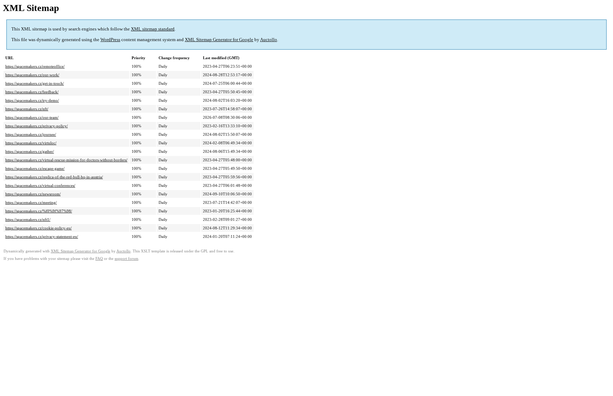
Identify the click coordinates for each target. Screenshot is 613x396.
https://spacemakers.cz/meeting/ (31, 202)
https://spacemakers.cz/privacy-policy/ (36, 126)
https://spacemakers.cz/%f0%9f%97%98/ (38, 211)
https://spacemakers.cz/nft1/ (27, 219)
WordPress (110, 39)
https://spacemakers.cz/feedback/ (32, 92)
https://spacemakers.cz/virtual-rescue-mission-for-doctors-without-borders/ (66, 160)
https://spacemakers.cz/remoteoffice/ (35, 66)
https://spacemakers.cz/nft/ (26, 109)
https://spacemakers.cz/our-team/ (32, 117)
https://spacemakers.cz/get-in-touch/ (34, 83)
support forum (126, 259)
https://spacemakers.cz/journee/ (30, 134)
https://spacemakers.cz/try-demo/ (32, 100)
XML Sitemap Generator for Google (219, 39)
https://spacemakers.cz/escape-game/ (35, 168)
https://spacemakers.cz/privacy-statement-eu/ (41, 236)
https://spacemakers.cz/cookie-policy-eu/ (38, 228)
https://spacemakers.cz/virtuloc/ (30, 143)
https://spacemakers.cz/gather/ (29, 151)
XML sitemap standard (153, 29)
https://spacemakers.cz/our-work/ (32, 75)
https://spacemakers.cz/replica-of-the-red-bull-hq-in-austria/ (54, 177)
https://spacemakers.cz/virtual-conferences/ (40, 185)
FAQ (99, 259)
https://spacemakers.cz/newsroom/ (33, 194)
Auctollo (268, 39)
